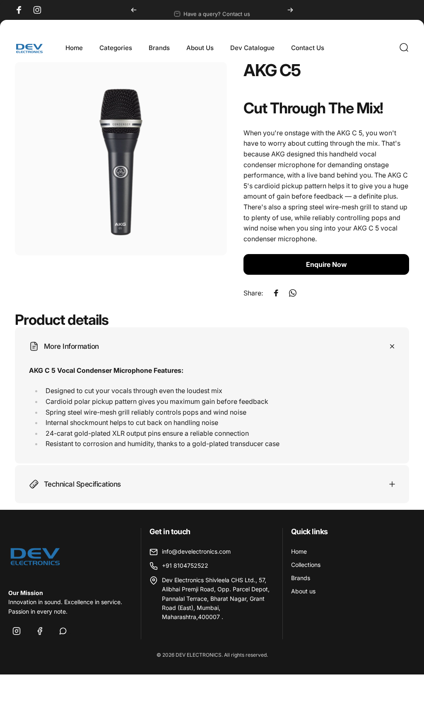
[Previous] (134, 10)
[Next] (290, 10)
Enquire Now (326, 264)
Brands (300, 577)
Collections (305, 564)
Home (299, 551)
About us (303, 591)
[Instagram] (16, 631)
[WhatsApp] (63, 631)
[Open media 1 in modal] (121, 158)
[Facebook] (39, 631)
